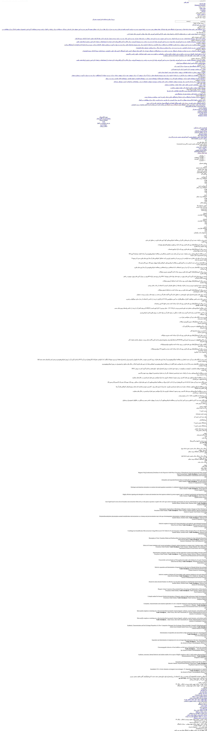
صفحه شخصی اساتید (199, 63)
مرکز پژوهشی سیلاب (120, 75)
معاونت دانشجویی (200, 48)
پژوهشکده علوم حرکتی (189, 78)
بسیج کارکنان (78, 38)
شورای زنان (145, 51)
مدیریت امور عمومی (165, 38)
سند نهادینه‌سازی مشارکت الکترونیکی (195, 106)
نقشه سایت (204, 705)
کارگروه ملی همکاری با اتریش (185, 100)
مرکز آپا (149, 75)
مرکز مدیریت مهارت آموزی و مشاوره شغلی (113, 44)
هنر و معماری (166, 55)
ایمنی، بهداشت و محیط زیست (153, 97)
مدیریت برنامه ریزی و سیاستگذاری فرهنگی (160, 51)
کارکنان (203, 11)
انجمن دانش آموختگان (126, 51)
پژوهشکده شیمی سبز (151, 78)
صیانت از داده (203, 707)
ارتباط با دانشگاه (202, 704)
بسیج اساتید (102, 51)
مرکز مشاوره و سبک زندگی (163, 48)
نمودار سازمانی (161, 103)
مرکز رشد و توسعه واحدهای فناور (134, 44)
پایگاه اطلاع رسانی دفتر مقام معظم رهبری (195, 699)
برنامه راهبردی (193, 103)
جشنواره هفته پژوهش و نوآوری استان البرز (193, 87)
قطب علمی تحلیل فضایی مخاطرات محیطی (176, 84)
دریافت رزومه (203, 148)
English (196, 138)
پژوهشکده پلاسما (200, 78)
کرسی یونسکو (122, 81)
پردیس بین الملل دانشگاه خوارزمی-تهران (194, 66)
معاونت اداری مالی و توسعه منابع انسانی (194, 38)
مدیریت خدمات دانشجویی (189, 48)
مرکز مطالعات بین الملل (145, 100)
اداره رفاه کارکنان (99, 38)
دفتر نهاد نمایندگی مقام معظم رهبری (160, 29)
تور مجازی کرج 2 (152, 104)
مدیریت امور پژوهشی (186, 44)
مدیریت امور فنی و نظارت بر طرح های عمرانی (147, 38)
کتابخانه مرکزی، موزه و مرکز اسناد (91, 44)
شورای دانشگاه (174, 29)
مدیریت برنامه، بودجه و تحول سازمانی (114, 38)
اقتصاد (192, 54)
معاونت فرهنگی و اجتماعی (198, 51)
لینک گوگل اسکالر (202, 153)
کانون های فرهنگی (137, 51)
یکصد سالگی (177, 103)
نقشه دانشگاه (177, 104)
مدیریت (173, 55)
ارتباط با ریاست (201, 14)
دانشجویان (202, 9)
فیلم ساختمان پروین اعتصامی (139, 104)
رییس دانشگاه (201, 29)
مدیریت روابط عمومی (144, 29)
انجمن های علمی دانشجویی (112, 51)
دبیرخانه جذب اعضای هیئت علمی (196, 34)
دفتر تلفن (186, 2)
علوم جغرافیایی (142, 54)
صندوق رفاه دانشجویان (142, 48)
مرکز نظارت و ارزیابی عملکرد (100, 29)
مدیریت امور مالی (129, 38)
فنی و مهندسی (183, 55)
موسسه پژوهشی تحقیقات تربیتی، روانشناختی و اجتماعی (142, 81)
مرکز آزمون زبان (178, 66)
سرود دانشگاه (170, 104)
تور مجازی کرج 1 (161, 104)
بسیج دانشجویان (87, 51)
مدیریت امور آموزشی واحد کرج (160, 41)
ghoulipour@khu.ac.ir (200, 151)
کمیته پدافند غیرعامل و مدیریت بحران (119, 29)
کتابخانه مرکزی (201, 91)
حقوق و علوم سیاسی (170, 54)
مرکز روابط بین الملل (50, 29)
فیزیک (176, 55)
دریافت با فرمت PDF (199, 138)
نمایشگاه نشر (178, 94)
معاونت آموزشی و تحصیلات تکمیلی (196, 41)
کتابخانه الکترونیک (192, 91)
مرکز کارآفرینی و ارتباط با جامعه (152, 44)
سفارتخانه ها (203, 691)
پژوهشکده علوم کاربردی (176, 78)
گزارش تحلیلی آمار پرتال (200, 710)
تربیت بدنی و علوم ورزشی (183, 54)
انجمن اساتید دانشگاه (188, 63)
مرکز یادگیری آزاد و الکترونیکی (123, 41)
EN (200, 3)
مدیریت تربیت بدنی (176, 48)
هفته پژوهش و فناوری (176, 87)
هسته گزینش (88, 29)
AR (204, 3)
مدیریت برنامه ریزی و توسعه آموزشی (142, 41)
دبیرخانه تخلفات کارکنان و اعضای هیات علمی (175, 34)
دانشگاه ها (204, 688)
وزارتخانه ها (204, 690)
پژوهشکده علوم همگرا (164, 78)
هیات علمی (202, 8)
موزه (185, 91)
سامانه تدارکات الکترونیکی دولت (198, 698)
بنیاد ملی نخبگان (202, 693)
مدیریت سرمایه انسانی (177, 38)
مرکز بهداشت (152, 48)
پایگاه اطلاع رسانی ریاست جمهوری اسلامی (195, 701)
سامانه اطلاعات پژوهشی (185, 72)
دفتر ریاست (194, 29)
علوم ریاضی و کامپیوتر (132, 54)
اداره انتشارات (78, 44)
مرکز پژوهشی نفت (131, 75)
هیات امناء (188, 29)
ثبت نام (194, 24)
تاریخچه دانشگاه (201, 103)
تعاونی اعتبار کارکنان (88, 38)
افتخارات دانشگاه (169, 103)
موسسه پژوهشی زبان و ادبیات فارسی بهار (194, 81)
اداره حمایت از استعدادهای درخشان (105, 41)
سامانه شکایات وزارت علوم (199, 696)
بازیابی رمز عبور (201, 24)
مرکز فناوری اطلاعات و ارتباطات (171, 44)
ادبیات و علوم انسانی (199, 54)
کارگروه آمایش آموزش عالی (155, 34)
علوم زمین (202, 55)
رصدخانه (116, 81)
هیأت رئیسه (182, 29)
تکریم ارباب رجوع (151, 103)
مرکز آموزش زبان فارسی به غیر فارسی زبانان (164, 100)
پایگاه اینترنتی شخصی (201, 150)
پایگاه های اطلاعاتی (179, 91)
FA (202, 3)
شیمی (148, 54)
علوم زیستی (196, 55)
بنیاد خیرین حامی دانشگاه (188, 104)
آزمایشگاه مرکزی (69, 44)
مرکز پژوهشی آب (141, 75)
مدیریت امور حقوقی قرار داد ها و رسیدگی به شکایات (70, 29)
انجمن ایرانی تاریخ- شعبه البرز (179, 69)
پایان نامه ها (170, 91)
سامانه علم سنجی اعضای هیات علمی (168, 72)
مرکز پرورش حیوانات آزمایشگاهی (105, 75)
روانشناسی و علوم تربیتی (157, 54)
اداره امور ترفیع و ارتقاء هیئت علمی (85, 41)
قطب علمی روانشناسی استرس (196, 84)
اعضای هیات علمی (200, 104)
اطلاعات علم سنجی (201, 147)
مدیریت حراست (133, 29)
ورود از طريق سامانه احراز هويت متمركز (103, 19)
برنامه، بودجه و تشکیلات (38, 29)
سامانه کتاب (194, 94)
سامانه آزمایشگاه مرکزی (189, 97)
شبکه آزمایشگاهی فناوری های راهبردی (171, 97)
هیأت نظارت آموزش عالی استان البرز (137, 34)
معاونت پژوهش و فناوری (198, 44)
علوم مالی (189, 55)
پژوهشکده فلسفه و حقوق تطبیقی (136, 78)
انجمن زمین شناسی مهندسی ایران (196, 69)
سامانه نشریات (186, 94)
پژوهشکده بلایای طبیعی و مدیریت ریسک (116, 78)
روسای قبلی (184, 103)
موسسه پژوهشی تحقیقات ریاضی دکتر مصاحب (169, 81)
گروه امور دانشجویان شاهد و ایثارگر (21, 29)
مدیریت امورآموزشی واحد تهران (177, 41)
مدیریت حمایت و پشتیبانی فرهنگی (181, 51)
